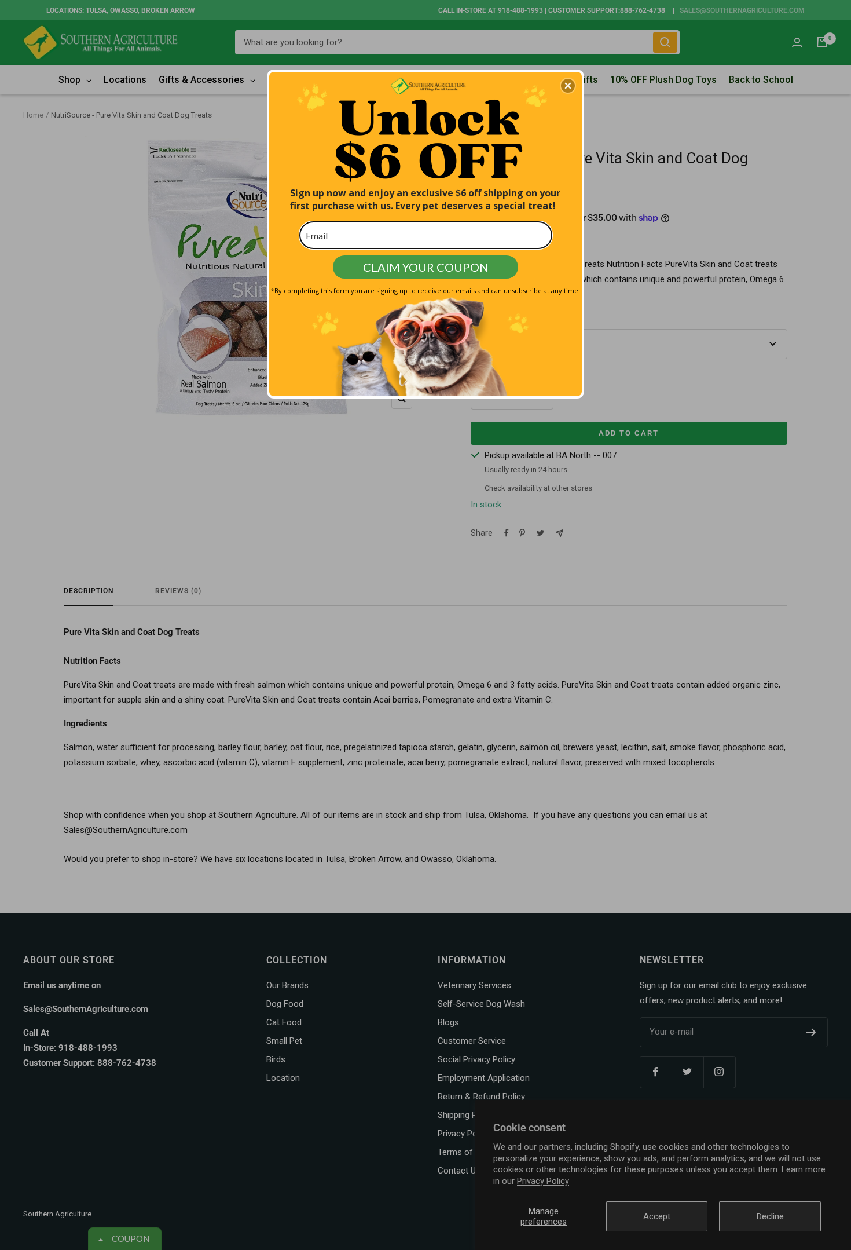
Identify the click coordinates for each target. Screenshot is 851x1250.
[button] (568, 86)
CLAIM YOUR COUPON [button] (426, 267)
